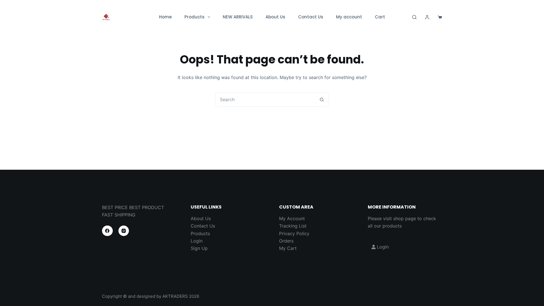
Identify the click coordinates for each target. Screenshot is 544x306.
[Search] (414, 17)
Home (165, 17)
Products (194, 17)
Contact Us (310, 17)
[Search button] (321, 99)
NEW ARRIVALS (238, 17)
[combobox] (265, 99)
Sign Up (199, 248)
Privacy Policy (294, 233)
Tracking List (293, 226)
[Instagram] (123, 231)
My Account (292, 218)
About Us (275, 17)
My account (349, 17)
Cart (380, 17)
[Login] (427, 17)
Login (197, 241)
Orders (286, 241)
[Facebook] (107, 231)
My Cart (288, 248)
